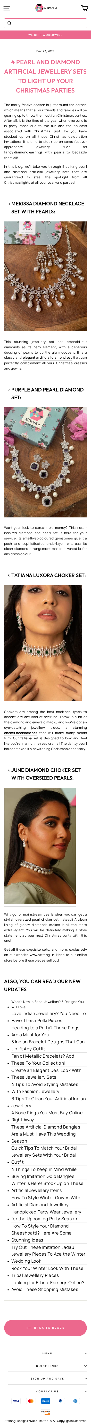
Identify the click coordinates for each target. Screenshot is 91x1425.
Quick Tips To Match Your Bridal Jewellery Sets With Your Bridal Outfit (44, 1155)
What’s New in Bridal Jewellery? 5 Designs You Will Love (47, 1004)
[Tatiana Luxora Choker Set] (43, 644)
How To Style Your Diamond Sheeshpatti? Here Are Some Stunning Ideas (41, 1233)
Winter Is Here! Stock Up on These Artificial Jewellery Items (47, 1186)
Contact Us (47, 1391)
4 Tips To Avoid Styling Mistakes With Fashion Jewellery (44, 1087)
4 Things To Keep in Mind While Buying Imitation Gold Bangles (44, 1172)
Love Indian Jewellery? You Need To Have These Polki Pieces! (48, 1016)
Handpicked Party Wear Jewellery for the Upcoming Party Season (46, 1215)
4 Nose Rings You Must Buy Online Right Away (47, 1116)
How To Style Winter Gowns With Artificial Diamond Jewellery (45, 1201)
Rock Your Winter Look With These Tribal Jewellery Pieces (47, 1271)
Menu (47, 1353)
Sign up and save (47, 1378)
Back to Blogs (49, 1327)
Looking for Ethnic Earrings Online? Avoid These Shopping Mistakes (47, 1286)
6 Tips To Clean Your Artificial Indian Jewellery (48, 1102)
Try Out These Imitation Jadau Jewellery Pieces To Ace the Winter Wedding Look (48, 1254)
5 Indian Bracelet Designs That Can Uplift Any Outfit (48, 1045)
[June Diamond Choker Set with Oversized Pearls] (40, 847)
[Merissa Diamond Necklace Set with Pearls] (45, 277)
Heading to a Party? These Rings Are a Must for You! (45, 1031)
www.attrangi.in (42, 955)
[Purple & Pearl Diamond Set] (45, 463)
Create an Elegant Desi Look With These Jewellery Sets (46, 1073)
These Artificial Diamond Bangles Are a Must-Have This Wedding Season (45, 1134)
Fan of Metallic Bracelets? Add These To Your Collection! (42, 1059)
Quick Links (47, 1366)
